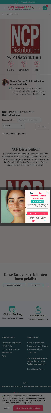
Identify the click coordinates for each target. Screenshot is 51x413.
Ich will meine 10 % (37, 214)
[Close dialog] (48, 192)
